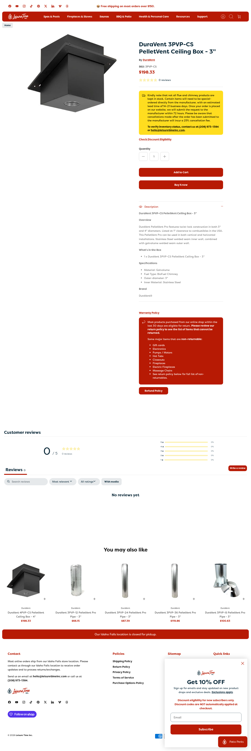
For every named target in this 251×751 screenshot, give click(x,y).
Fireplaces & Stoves (79, 16)
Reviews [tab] (16, 469)
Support (202, 16)
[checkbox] (111, 481)
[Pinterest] (38, 6)
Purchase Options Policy (128, 683)
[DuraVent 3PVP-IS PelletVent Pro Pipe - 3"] (225, 580)
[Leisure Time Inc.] (18, 16)
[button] (187, 442)
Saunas (104, 16)
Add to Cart (181, 172)
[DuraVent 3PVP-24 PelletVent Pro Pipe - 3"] (125, 580)
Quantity (144, 148)
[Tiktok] (31, 6)
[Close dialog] (242, 663)
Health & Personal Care (154, 16)
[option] (72, 73)
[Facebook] (9, 6)
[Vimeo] (60, 6)
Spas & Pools (52, 16)
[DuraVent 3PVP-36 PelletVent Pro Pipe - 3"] (175, 580)
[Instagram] (24, 6)
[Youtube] (17, 6)
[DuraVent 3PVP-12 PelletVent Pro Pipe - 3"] (76, 580)
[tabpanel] (125, 507)
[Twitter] (45, 6)
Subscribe (206, 729)
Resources (183, 16)
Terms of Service (123, 677)
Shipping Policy (122, 661)
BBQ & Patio (124, 16)
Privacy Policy (121, 672)
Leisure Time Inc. (24, 735)
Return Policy (121, 666)
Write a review (237, 468)
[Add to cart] (44, 599)
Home (7, 25)
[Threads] (67, 6)
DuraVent (149, 60)
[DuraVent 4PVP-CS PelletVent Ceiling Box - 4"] (26, 580)
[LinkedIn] (52, 6)
